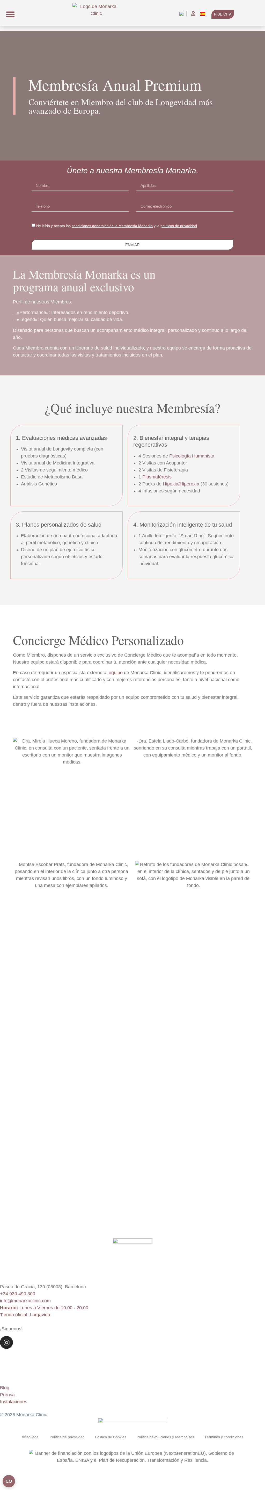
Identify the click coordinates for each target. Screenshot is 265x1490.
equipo (116, 672)
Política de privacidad (67, 1437)
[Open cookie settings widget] (9, 1481)
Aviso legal (30, 1437)
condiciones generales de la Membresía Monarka (112, 226)
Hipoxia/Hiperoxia (181, 483)
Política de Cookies (110, 1437)
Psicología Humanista (191, 455)
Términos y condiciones (223, 1437)
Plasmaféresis (157, 476)
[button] (10, 14)
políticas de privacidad (178, 226)
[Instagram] (6, 1342)
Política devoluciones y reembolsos (165, 1437)
